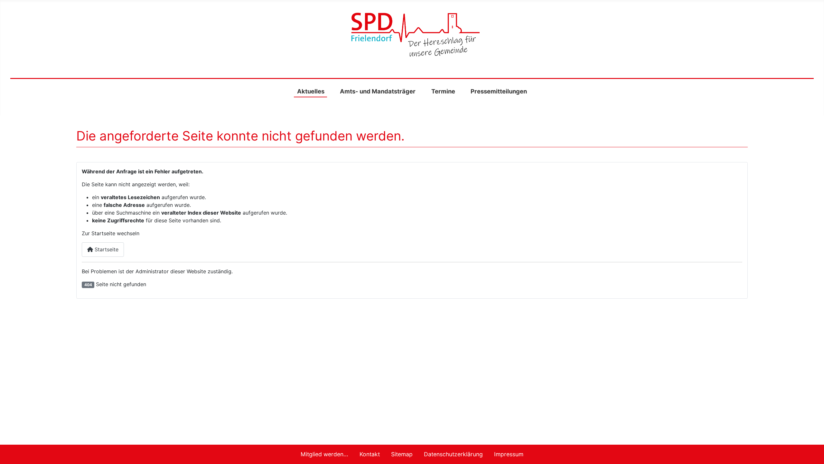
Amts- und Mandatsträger (378, 91)
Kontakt (370, 454)
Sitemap (402, 454)
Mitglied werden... (324, 454)
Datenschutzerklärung (453, 454)
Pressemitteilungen (499, 91)
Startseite (105, 249)
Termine (443, 91)
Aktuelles (310, 91)
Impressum (508, 454)
